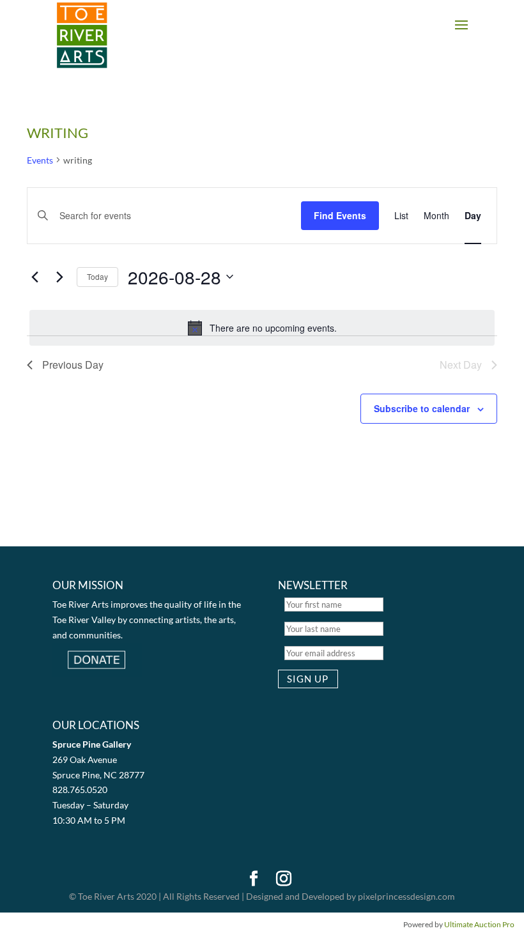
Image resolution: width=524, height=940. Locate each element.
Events (40, 160)
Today (97, 276)
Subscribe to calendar (422, 408)
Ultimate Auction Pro (479, 924)
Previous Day (73, 364)
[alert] (262, 328)
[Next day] (59, 276)
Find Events (340, 215)
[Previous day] (34, 276)
